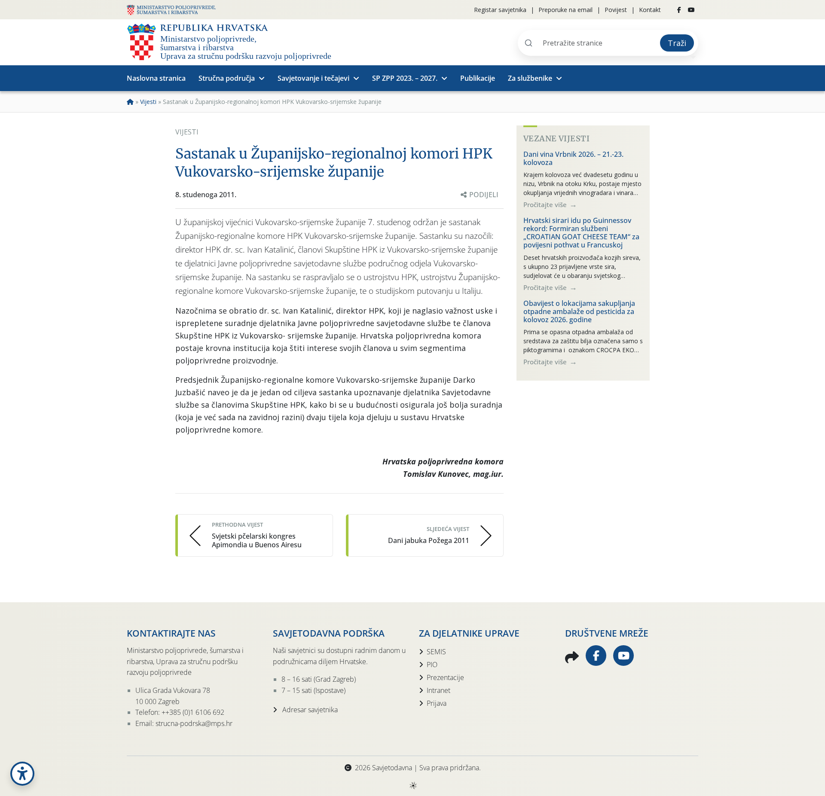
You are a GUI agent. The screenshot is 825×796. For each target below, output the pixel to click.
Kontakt (650, 10)
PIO (432, 664)
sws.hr (412, 785)
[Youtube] (691, 10)
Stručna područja (227, 78)
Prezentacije (445, 677)
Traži (677, 43)
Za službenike (530, 78)
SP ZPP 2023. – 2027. (404, 78)
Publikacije (477, 78)
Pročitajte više (545, 204)
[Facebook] (679, 10)
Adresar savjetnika (309, 709)
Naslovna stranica (156, 78)
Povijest (616, 10)
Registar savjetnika (500, 10)
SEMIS (436, 651)
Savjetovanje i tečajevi (313, 78)
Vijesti (148, 102)
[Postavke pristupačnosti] (22, 774)
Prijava (436, 703)
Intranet (438, 690)
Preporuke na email (565, 10)
